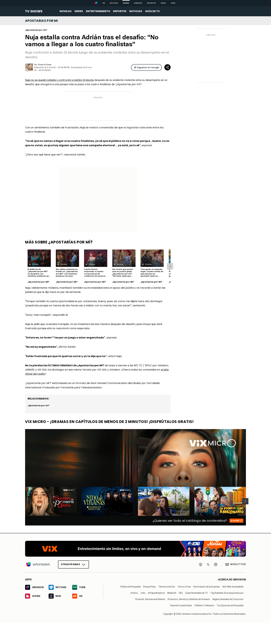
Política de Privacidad (130, 586)
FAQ (181, 593)
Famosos (138, 3)
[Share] (167, 67)
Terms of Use (184, 586)
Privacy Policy (149, 586)
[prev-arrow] (23, 501)
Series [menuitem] (78, 11)
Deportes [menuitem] (119, 11)
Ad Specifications (156, 593)
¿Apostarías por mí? (36, 30)
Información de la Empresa (206, 586)
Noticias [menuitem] (135, 11)
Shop (173, 3)
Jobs (142, 593)
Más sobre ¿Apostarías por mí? (59, 242)
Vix (103, 3)
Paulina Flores (44, 64)
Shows (126, 3)
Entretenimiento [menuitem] (98, 11)
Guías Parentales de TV (196, 593)
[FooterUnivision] (38, 564)
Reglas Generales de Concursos (228, 599)
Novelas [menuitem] (66, 11)
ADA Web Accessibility (232, 586)
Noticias (114, 3)
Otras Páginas (70, 564)
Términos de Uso (166, 586)
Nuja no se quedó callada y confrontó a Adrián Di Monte (59, 80)
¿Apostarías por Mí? (38, 282)
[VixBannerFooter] (135, 549)
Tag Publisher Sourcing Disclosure (226, 593)
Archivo (134, 593)
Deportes (151, 3)
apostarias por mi (41, 21)
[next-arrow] (170, 266)
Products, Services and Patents (150, 599)
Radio (163, 3)
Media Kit (171, 593)
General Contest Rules (181, 605)
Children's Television (204, 605)
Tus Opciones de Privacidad (230, 605)
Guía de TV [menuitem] (152, 11)
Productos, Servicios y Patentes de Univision (189, 599)
